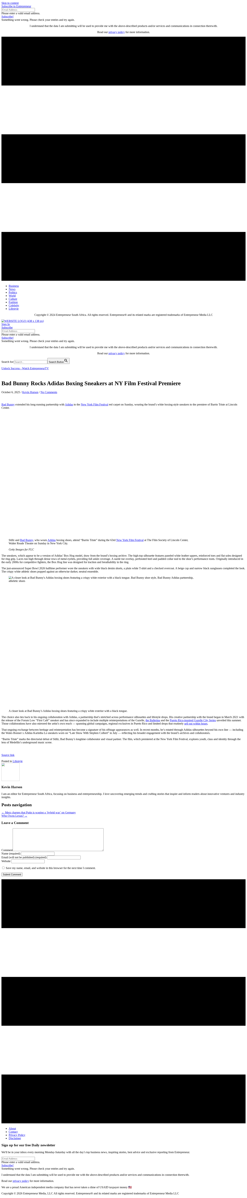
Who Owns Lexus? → (14, 815)
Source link (7, 755)
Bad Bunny (8, 404)
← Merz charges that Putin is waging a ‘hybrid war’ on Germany (38, 812)
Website (5, 861)
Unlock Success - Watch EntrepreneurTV (25, 368)
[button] (16, 6)
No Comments (49, 392)
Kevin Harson (30, 392)
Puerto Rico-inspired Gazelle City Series (193, 720)
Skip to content (10, 3)
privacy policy (116, 32)
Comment (7, 850)
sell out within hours (195, 723)
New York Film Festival (94, 404)
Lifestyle (18, 761)
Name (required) (10, 853)
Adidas (69, 404)
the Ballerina (153, 720)
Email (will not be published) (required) (23, 857)
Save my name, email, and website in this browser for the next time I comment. (51, 868)
